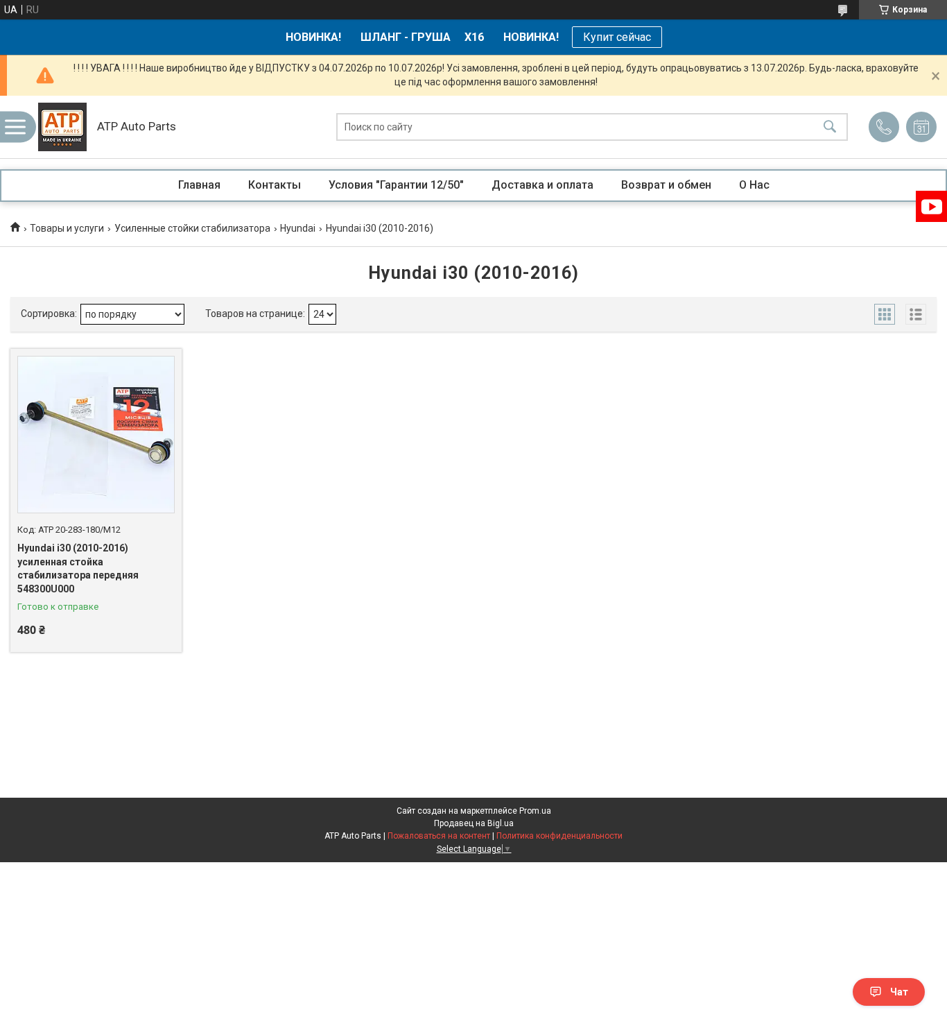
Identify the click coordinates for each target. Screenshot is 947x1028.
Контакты (274, 184)
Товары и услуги (67, 228)
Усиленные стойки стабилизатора (192, 228)
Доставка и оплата (542, 184)
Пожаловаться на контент (439, 836)
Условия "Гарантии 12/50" (396, 184)
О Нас (754, 184)
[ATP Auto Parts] (62, 127)
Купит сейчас (617, 37)
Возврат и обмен (666, 184)
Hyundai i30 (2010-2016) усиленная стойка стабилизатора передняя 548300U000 (78, 568)
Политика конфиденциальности (559, 836)
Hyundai (297, 228)
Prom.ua (535, 811)
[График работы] (921, 127)
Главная (199, 184)
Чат (899, 991)
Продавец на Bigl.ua (474, 823)
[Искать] (829, 127)
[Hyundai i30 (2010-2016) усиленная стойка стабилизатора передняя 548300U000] (96, 434)
